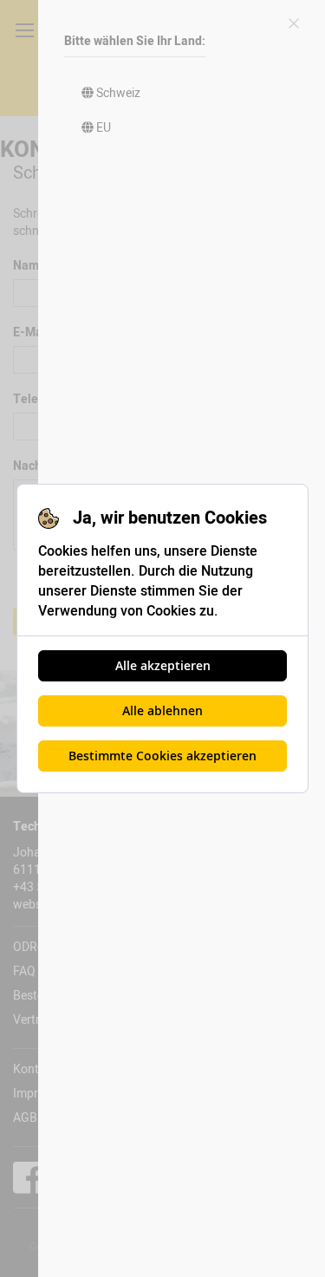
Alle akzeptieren (163, 665)
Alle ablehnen (162, 710)
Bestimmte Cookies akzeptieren (162, 755)
